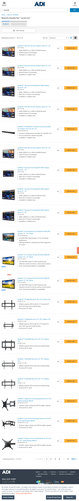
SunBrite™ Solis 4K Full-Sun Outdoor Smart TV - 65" (34, 46)
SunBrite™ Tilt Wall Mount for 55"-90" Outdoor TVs (34, 319)
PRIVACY (53, 474)
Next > (74, 459)
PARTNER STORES (43, 474)
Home (3, 15)
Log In (75, 5)
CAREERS (72, 472)
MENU (4, 5)
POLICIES (53, 472)
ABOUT (38, 472)
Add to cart (71, 48)
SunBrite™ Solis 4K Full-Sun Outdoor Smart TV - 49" (34, 148)
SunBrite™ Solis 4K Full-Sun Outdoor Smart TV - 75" (34, 107)
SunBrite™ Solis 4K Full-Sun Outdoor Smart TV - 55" (34, 65)
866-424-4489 (9, 479)
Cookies (38, 476)
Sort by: (45, 38)
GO (74, 10)
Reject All (69, 497)
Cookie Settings (8, 497)
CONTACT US (63, 472)
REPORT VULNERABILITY (66, 474)
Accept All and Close (54, 497)
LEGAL (45, 472)
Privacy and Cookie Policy (24, 493)
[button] (78, 250)
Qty (58, 48)
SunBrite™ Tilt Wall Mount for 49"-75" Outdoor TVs (34, 299)
